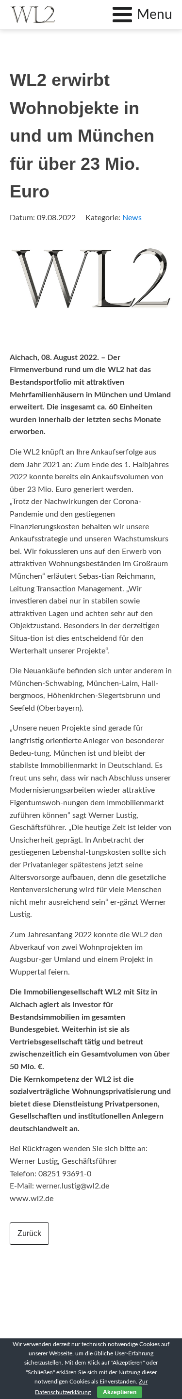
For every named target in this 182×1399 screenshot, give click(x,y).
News (132, 218)
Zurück (29, 1233)
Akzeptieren (119, 1392)
